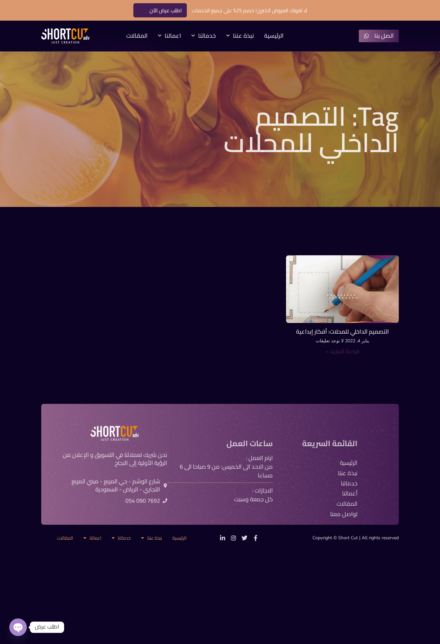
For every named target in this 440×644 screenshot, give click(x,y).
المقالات (137, 36)
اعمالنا (173, 36)
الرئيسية (273, 36)
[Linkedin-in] (222, 538)
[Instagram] (233, 538)
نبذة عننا (243, 36)
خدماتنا (207, 36)
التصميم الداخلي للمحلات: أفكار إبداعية (342, 331)
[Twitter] (244, 538)
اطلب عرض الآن (165, 10)
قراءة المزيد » (342, 351)
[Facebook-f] (255, 538)
